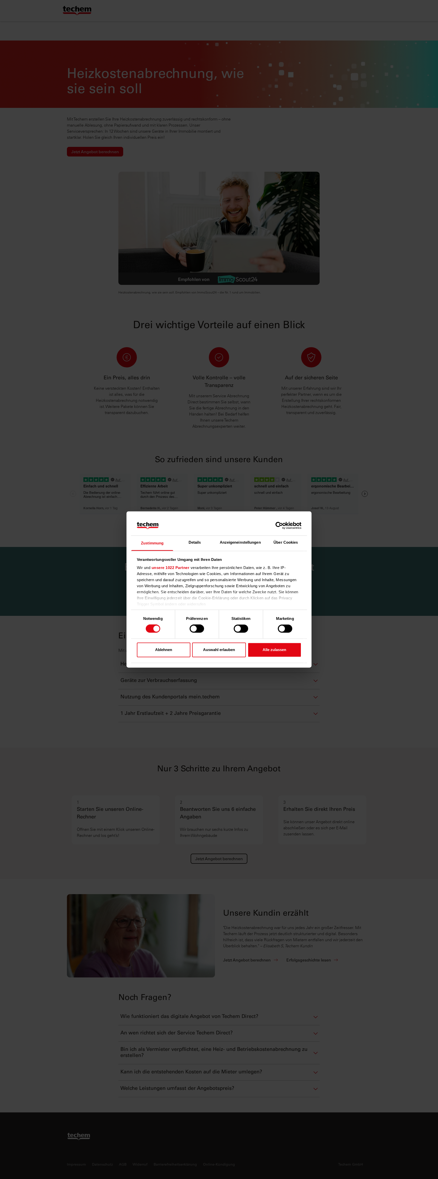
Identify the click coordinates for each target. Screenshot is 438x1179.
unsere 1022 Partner (171, 567)
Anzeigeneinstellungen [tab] (240, 542)
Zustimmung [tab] (152, 543)
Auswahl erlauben (219, 649)
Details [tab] (195, 542)
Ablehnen (163, 649)
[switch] (197, 629)
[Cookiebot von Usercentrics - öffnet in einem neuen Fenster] (279, 525)
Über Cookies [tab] (285, 542)
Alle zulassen (274, 649)
